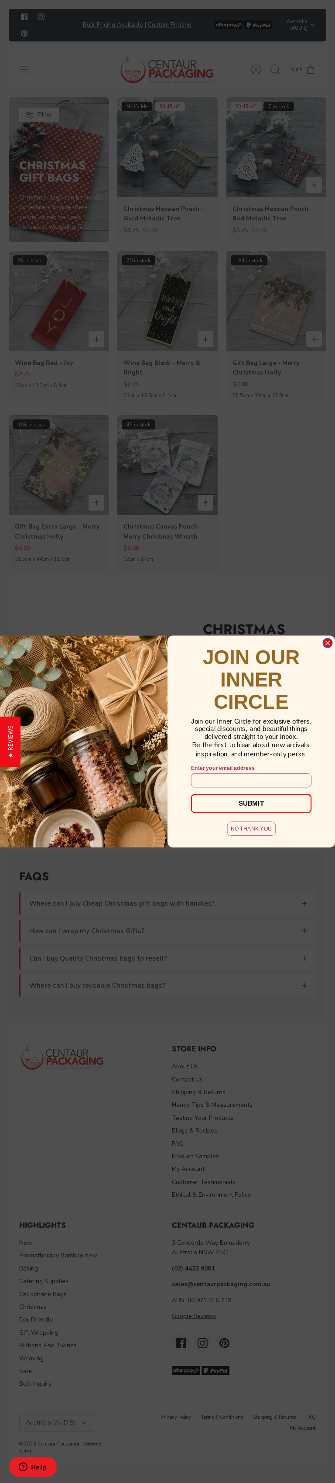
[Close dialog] (327, 643)
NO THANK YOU (251, 828)
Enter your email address (223, 768)
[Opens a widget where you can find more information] (33, 1468)
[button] (10, 742)
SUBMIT (251, 803)
